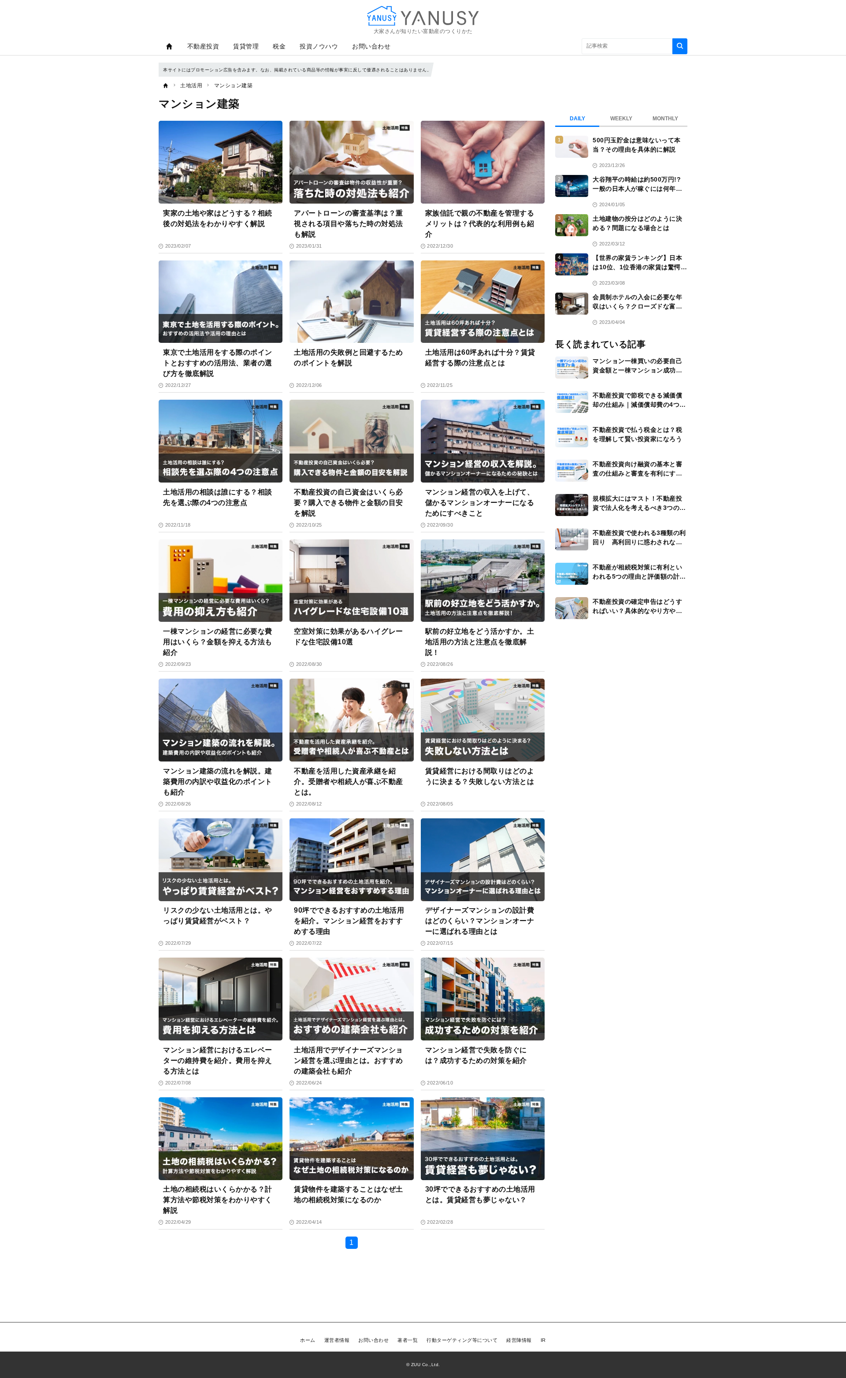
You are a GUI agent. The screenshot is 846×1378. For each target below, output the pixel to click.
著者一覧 (407, 1340)
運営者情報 (337, 1340)
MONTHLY (665, 118)
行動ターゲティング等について (462, 1340)
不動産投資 (203, 46)
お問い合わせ (371, 46)
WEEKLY (621, 118)
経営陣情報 (519, 1340)
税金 (279, 46)
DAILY (577, 118)
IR (543, 1340)
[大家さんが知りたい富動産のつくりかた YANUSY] (423, 16)
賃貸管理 (246, 46)
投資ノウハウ (319, 46)
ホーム (307, 1340)
